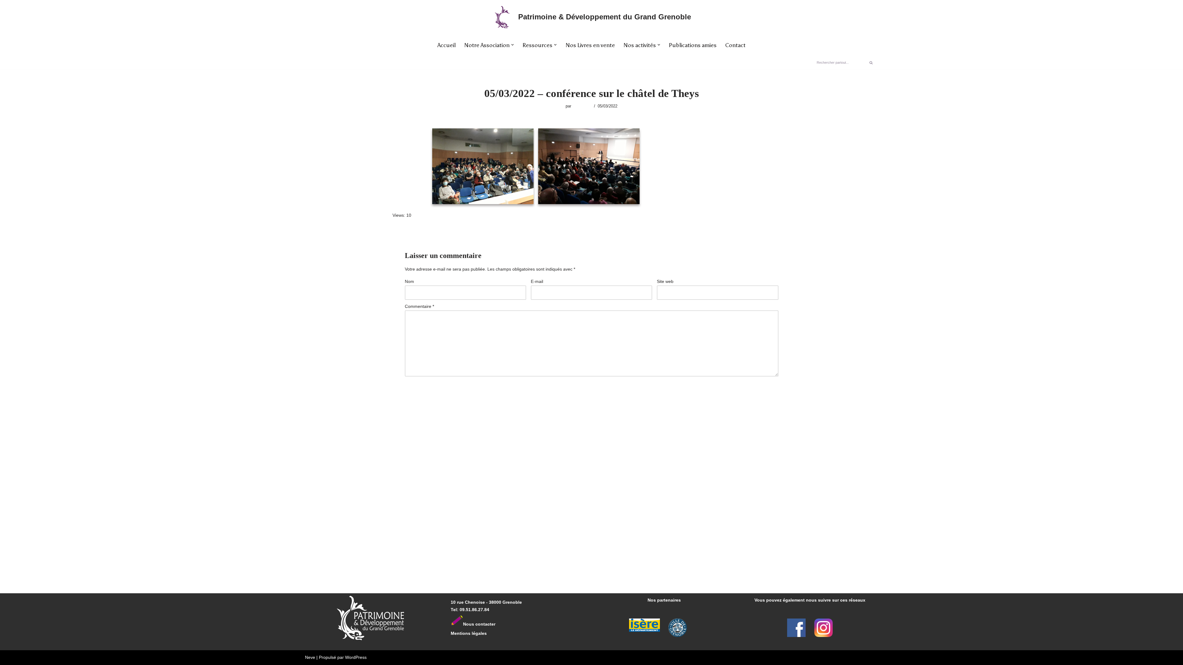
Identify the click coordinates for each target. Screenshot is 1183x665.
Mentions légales (469, 633)
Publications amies (693, 45)
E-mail (537, 281)
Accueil (446, 45)
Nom (409, 281)
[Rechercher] (871, 62)
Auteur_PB (582, 106)
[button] (512, 44)
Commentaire (419, 306)
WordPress (356, 657)
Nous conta (475, 624)
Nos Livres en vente (590, 45)
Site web (665, 281)
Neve (310, 657)
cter (491, 624)
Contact (735, 45)
